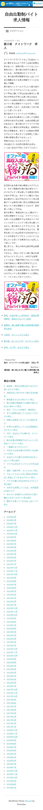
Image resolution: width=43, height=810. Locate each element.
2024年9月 (11, 577)
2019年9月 (11, 780)
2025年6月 (11, 547)
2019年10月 (12, 777)
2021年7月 (11, 706)
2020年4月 (11, 757)
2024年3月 (11, 598)
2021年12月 (12, 689)
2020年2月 (11, 764)
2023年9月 (11, 618)
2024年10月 (12, 574)
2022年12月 (12, 648)
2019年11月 (12, 774)
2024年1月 (11, 604)
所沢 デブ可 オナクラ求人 (16, 347)
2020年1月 (11, 767)
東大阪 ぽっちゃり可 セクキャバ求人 (21, 341)
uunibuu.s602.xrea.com (25, 53)
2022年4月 (11, 676)
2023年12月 (12, 608)
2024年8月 (11, 581)
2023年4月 (11, 635)
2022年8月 (11, 662)
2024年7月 (11, 584)
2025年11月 (12, 530)
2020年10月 (12, 736)
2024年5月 (11, 591)
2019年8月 (11, 784)
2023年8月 (11, 621)
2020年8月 (11, 743)
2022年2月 (11, 682)
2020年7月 (11, 747)
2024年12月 (12, 567)
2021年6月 (11, 709)
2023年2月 (11, 642)
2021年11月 (12, 693)
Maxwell (28, 800)
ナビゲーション (17, 30)
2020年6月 (11, 750)
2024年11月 (12, 571)
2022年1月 (11, 686)
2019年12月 (12, 770)
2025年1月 (11, 564)
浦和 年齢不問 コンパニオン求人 (22, 470)
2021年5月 (11, 713)
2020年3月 (11, 760)
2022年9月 (11, 659)
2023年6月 (11, 628)
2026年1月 (11, 523)
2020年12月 (12, 730)
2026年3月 (11, 516)
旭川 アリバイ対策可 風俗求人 (21, 409)
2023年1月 (11, 645)
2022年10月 (12, 655)
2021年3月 (11, 720)
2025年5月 (11, 550)
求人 (18, 40)
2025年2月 (11, 560)
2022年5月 (11, 672)
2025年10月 (12, 533)
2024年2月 (11, 601)
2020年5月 (11, 753)
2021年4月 (11, 716)
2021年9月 (11, 699)
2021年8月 (11, 703)
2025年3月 (11, 557)
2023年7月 (11, 625)
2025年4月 (11, 554)
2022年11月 (12, 652)
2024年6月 (11, 587)
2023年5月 (11, 632)
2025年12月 (12, 527)
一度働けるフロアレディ (17, 446)
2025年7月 (11, 544)
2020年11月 (12, 733)
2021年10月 (12, 696)
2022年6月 (11, 669)
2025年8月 (11, 540)
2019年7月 (11, 787)
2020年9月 (11, 740)
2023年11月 (12, 611)
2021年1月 (11, 726)
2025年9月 (11, 537)
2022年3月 (11, 679)
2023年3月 (11, 638)
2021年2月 (11, 723)
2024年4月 (11, 594)
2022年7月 (11, 665)
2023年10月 (12, 615)
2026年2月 (11, 520)
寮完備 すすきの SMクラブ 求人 (20, 399)
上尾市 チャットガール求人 (16, 334)
